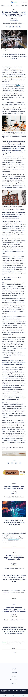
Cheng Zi (14, 564)
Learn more (3, 691)
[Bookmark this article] (24, 23)
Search (4, 695)
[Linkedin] (16, 27)
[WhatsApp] (20, 27)
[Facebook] (10, 27)
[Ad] (14, 472)
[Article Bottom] (14, 453)
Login (23, 695)
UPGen (18, 84)
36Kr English (14, 629)
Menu (14, 695)
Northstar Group (16, 143)
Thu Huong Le (14, 20)
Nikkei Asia (14, 493)
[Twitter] (13, 27)
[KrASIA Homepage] (14, 2)
